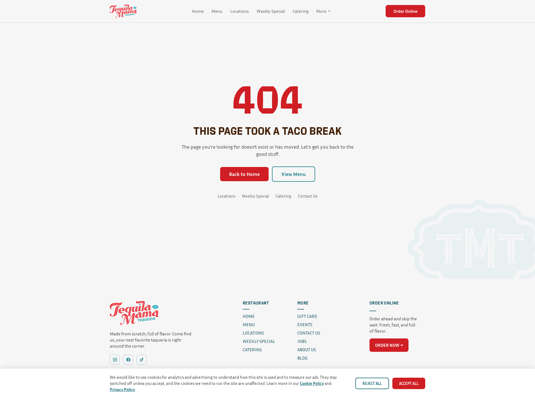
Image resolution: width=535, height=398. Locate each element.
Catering (300, 11)
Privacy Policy (122, 389)
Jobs (302, 341)
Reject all (372, 383)
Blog (302, 358)
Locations (239, 11)
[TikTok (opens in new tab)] (142, 360)
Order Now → (389, 345)
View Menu (293, 174)
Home (198, 11)
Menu (216, 11)
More (321, 11)
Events (304, 324)
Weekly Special (271, 11)
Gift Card (307, 316)
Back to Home (244, 174)
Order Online (405, 11)
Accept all (409, 383)
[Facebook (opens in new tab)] (128, 360)
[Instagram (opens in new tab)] (115, 360)
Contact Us (307, 195)
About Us (306, 349)
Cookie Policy (312, 383)
